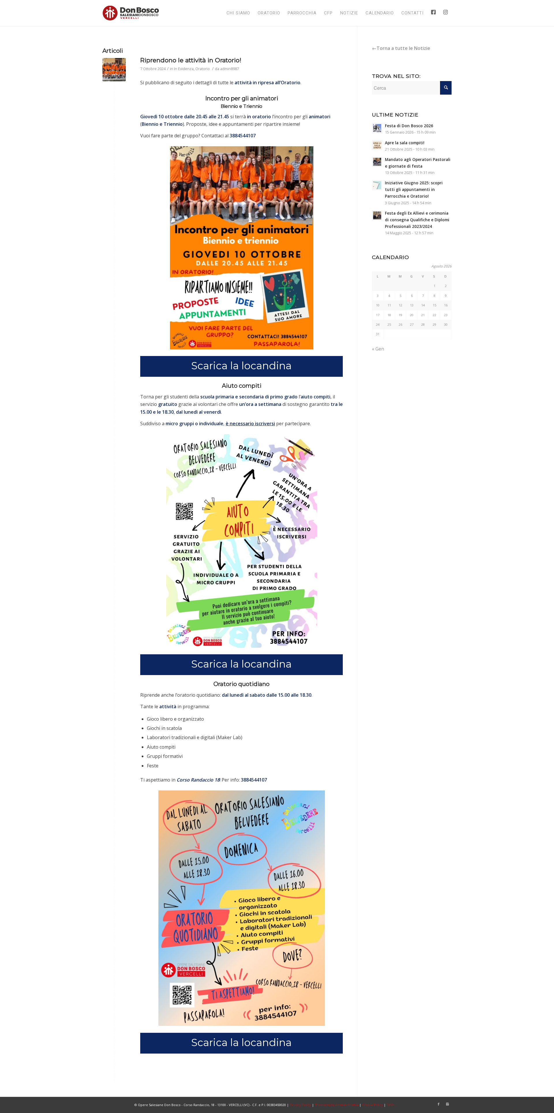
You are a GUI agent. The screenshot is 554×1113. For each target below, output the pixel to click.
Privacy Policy (300, 1105)
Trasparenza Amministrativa (336, 1105)
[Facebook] (438, 1104)
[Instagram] (447, 1104)
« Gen (378, 349)
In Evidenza (184, 68)
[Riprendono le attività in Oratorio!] (114, 69)
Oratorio (202, 68)
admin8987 (229, 68)
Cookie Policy (372, 1105)
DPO (390, 1105)
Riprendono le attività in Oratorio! (190, 60)
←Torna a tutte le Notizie (401, 48)
